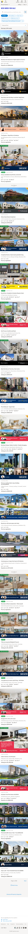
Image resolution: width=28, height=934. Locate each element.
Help (8, 924)
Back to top (15, 885)
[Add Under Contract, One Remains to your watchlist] (26, 728)
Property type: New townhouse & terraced (11, 21)
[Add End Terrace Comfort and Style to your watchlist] (26, 303)
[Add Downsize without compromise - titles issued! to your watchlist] (26, 575)
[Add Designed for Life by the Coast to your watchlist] (26, 690)
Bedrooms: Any (5, 18)
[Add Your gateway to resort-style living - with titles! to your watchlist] (26, 652)
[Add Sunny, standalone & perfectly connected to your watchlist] (26, 146)
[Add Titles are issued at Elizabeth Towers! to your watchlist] (26, 613)
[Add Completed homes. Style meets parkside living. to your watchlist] (26, 227)
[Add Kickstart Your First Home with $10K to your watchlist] (26, 766)
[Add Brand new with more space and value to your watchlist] (26, 495)
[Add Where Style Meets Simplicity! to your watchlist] (26, 189)
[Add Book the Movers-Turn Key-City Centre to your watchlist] (26, 341)
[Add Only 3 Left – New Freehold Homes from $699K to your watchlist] (26, 842)
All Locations (11, 15)
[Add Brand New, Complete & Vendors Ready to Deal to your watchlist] (26, 264)
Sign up (22, 2)
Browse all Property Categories (14, 894)
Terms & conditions (19, 924)
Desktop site (3, 924)
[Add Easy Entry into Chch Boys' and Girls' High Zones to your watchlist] (26, 69)
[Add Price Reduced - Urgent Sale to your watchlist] (26, 379)
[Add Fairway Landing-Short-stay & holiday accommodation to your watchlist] (26, 455)
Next (25, 880)
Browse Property (4, 4)
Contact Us (12, 924)
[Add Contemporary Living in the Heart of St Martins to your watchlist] (26, 533)
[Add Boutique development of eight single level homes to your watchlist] (26, 31)
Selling (19, 4)
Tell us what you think (7, 921)
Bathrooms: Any (14, 18)
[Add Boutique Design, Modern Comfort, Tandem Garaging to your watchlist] (26, 416)
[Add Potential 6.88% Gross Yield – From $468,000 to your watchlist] (26, 804)
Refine (4, 15)
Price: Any (19, 15)
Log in (25, 2)
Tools (24, 4)
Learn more (5, 919)
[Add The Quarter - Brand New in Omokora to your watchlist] (26, 107)
